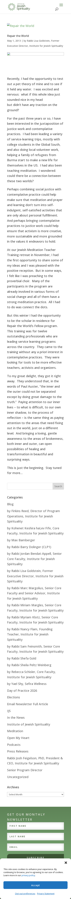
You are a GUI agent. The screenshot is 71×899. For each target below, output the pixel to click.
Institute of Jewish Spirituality (28, 724)
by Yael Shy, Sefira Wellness (27, 684)
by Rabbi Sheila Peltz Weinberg (29, 665)
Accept (35, 885)
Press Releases (17, 751)
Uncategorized (17, 777)
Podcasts (14, 745)
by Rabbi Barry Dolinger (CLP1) (29, 547)
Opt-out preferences (25, 893)
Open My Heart (18, 738)
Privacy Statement (45, 893)
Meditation (15, 731)
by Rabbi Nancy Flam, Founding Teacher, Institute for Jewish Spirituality (30, 634)
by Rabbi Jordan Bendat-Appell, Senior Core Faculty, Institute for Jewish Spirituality (34, 559)
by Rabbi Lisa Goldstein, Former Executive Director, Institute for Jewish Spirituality (35, 576)
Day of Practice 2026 (22, 690)
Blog (10, 504)
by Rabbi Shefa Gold (21, 658)
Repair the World (18, 36)
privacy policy (28, 875)
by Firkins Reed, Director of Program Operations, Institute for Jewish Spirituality (33, 516)
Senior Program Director (24, 770)
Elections (13, 697)
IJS (9, 711)
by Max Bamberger (21, 540)
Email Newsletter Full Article (27, 704)
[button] (66, 862)
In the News (16, 717)
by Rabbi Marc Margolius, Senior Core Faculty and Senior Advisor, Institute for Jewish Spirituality (34, 593)
